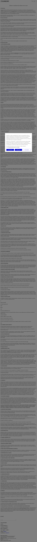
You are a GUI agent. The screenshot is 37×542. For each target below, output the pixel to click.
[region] (18, 142)
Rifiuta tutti (18, 149)
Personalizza (27, 149)
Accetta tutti (10, 149)
